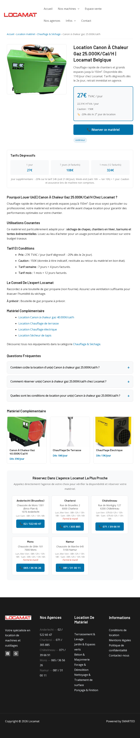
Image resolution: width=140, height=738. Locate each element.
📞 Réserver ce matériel (103, 130)
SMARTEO (128, 721)
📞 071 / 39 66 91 (109, 526)
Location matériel (25, 34)
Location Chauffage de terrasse (38, 323)
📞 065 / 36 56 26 (30, 567)
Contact (86, 21)
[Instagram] (128, 20)
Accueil (48, 9)
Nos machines (67, 9)
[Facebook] (125, 10)
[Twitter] (128, 15)
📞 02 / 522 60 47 (30, 523)
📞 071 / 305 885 (70, 526)
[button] (77, 9)
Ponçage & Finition (86, 690)
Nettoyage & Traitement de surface (83, 680)
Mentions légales (120, 640)
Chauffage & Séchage (49, 34)
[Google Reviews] (15, 653)
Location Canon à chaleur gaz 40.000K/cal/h (46, 317)
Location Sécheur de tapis (34, 335)
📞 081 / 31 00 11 (70, 567)
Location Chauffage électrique (37, 329)
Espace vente (93, 9)
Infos (69, 21)
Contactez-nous (119, 655)
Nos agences (52, 21)
